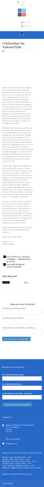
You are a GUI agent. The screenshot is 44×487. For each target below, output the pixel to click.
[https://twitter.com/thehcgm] (24, 10)
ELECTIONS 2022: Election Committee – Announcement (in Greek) (18, 259)
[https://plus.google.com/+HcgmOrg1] (20, 14)
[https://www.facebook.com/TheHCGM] (20, 10)
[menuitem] (25, 22)
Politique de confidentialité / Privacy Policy (17, 474)
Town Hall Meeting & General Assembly (15, 265)
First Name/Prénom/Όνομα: (14, 308)
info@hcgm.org (11, 443)
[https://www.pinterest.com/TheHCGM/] (24, 14)
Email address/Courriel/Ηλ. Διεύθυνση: (18, 328)
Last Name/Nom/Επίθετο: (13, 318)
